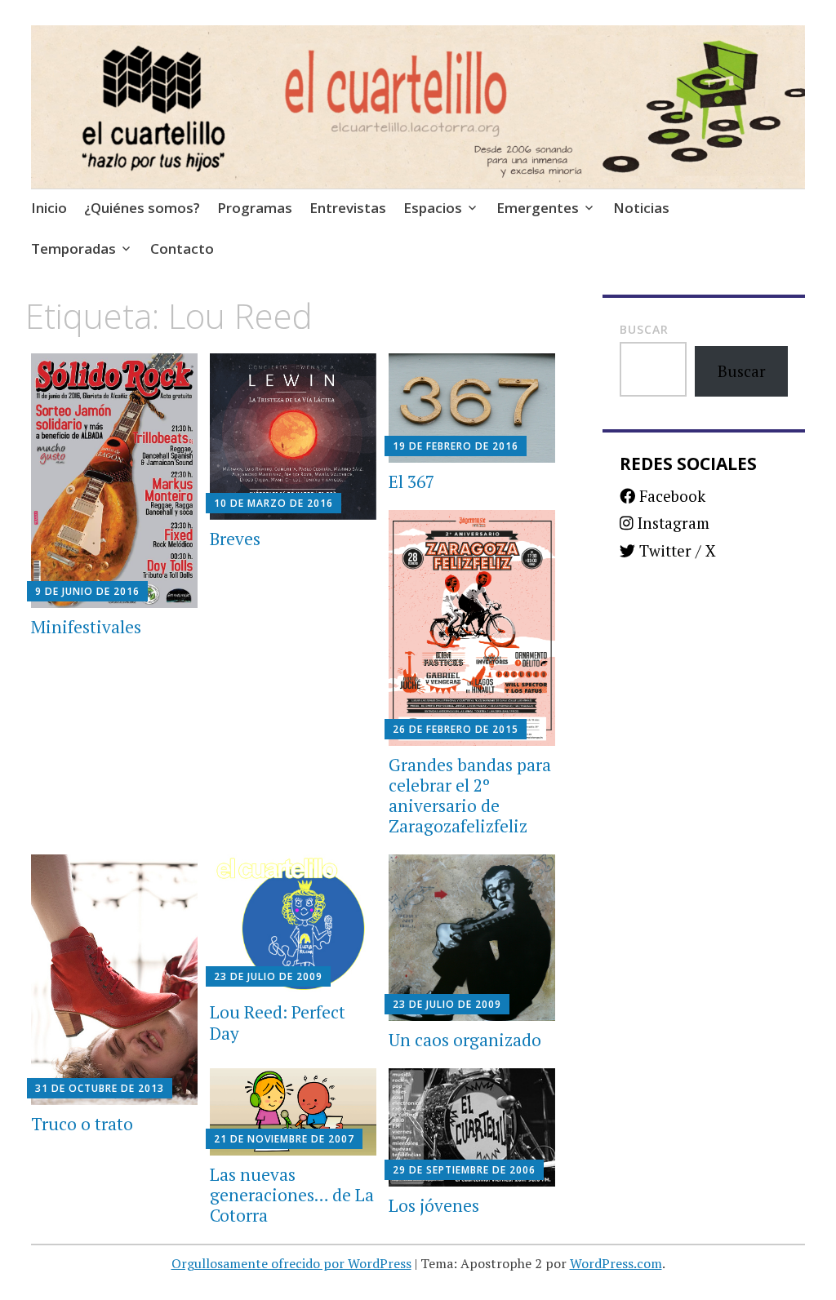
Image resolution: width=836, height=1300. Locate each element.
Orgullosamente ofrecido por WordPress (291, 1263)
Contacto (182, 248)
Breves (235, 538)
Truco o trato (82, 1123)
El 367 (411, 481)
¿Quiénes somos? (142, 207)
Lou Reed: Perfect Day (277, 1022)
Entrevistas (347, 207)
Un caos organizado (465, 1039)
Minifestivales (86, 626)
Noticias (641, 207)
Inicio (49, 207)
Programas (254, 207)
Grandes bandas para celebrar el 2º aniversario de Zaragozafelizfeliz (470, 795)
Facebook (670, 496)
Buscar (644, 329)
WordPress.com (616, 1263)
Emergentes (537, 207)
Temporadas (73, 248)
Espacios (432, 207)
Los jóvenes (434, 1205)
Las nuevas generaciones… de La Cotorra (292, 1195)
